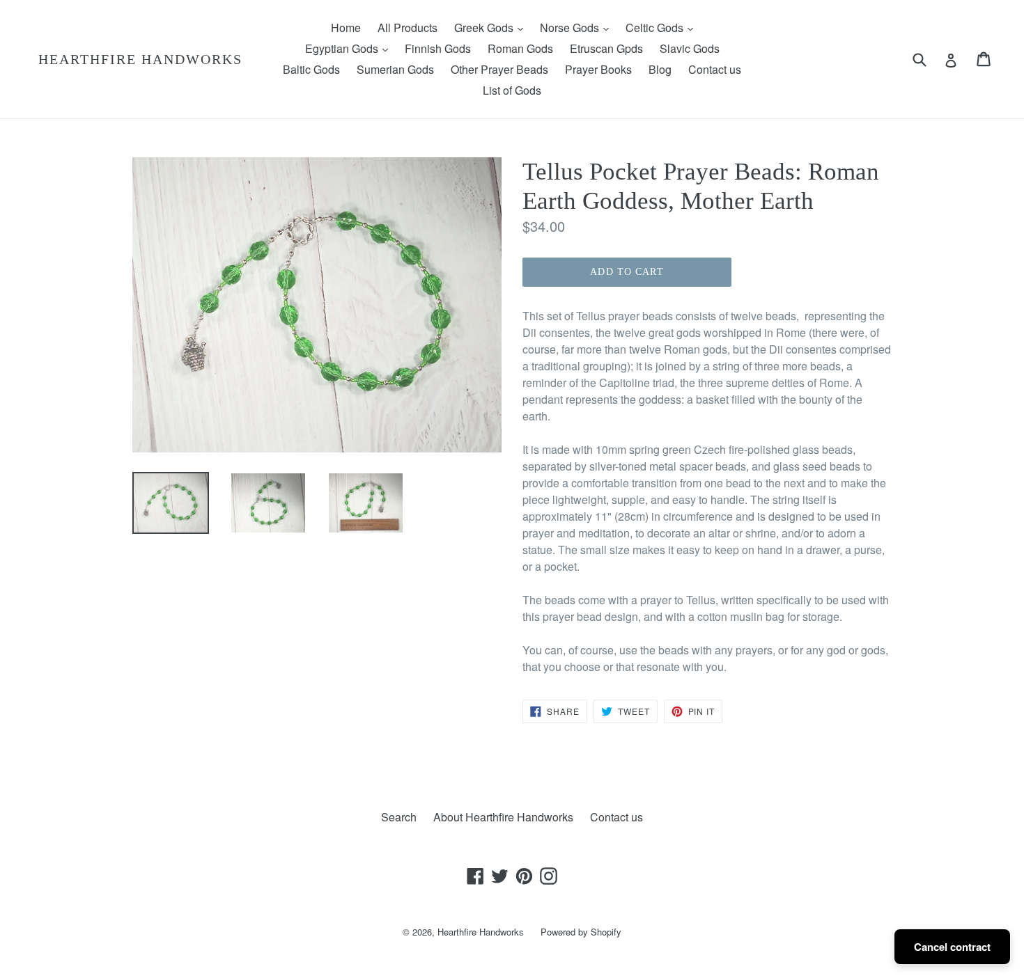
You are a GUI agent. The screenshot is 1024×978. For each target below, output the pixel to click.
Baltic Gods (311, 69)
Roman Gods (520, 48)
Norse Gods (578, 27)
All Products (407, 27)
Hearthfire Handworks (140, 59)
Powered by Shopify (581, 931)
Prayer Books (598, 69)
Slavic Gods (690, 48)
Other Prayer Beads (499, 69)
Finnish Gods (438, 48)
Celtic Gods (663, 27)
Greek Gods (492, 27)
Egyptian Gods (350, 48)
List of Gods (512, 90)
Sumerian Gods (395, 69)
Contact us (714, 69)
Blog (660, 69)
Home (346, 27)
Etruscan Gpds (606, 48)
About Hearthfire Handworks (503, 817)
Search (399, 817)
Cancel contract (952, 946)
